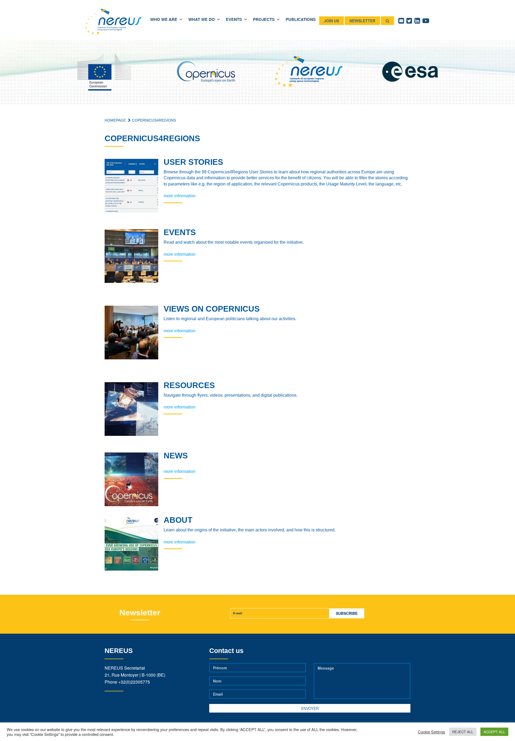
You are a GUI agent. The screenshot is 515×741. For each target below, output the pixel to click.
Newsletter (362, 20)
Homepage (115, 120)
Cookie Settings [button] (431, 731)
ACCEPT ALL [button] (494, 731)
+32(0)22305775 (134, 682)
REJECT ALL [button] (462, 731)
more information (180, 196)
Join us (331, 20)
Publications (301, 19)
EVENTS (234, 19)
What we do (201, 19)
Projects (264, 19)
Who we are (163, 19)
